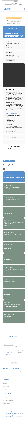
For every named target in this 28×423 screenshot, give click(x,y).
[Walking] (16, 151)
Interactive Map (6, 403)
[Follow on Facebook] (3, 375)
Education (5, 383)
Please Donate (9, 161)
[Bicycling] (19, 151)
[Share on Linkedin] (15, 142)
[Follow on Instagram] (8, 375)
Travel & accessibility (8, 400)
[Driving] (11, 151)
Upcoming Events (8, 165)
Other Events (10, 60)
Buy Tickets (5, 397)
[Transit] (14, 151)
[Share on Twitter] (12, 142)
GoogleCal (12, 137)
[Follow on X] (6, 375)
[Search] (4, 169)
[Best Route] (9, 151)
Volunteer (5, 389)
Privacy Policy (19, 416)
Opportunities (6, 386)
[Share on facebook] (10, 142)
